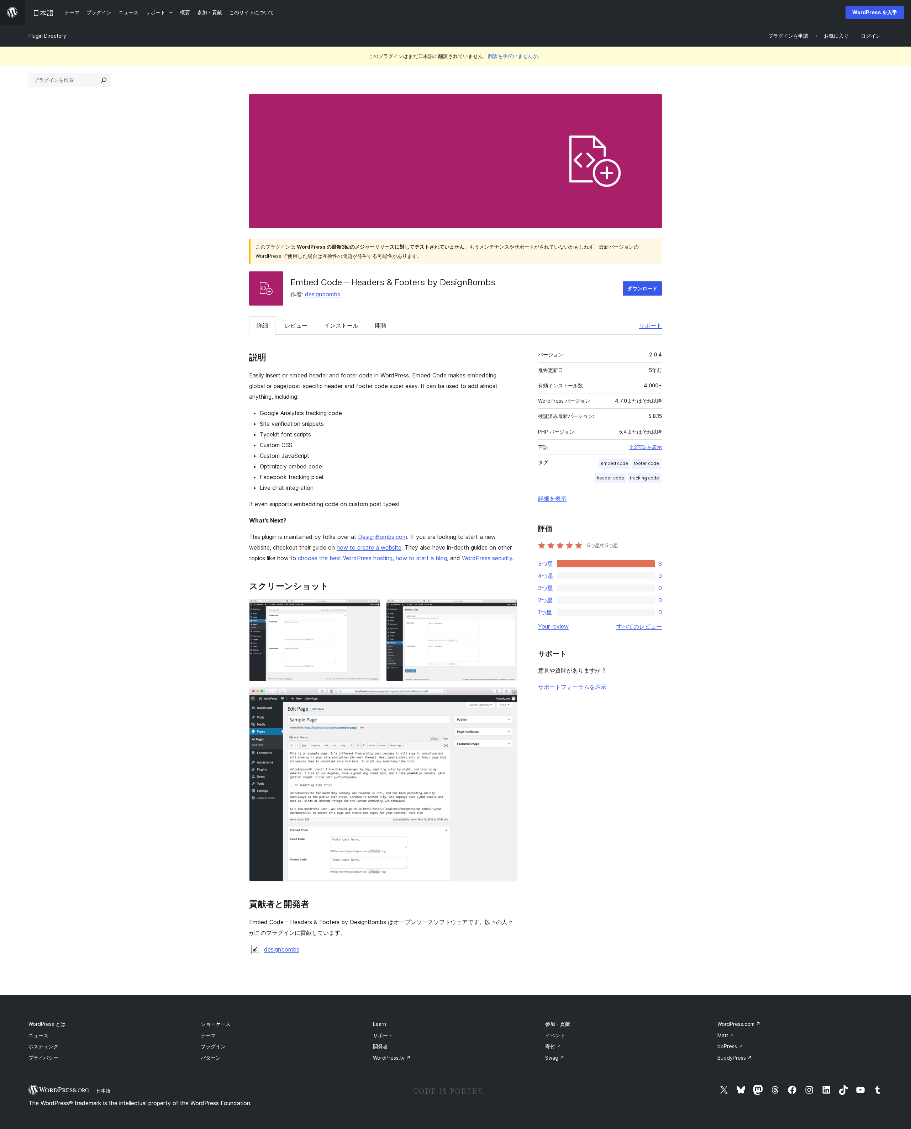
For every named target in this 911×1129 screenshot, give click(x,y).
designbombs (322, 294)
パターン (211, 1058)
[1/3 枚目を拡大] (370, 608)
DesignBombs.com (382, 536)
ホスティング (43, 1046)
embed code (614, 463)
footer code (646, 463)
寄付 (553, 1046)
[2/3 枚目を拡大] (507, 608)
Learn (379, 1024)
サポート (650, 325)
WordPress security (487, 558)
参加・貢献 (557, 1024)
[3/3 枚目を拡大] (507, 696)
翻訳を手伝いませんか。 (515, 56)
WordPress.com (738, 1024)
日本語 (103, 1090)
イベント (555, 1035)
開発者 (380, 1046)
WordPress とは (46, 1024)
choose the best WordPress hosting (345, 558)
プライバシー (43, 1058)
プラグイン (213, 1046)
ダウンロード (642, 288)
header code (610, 478)
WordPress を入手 (874, 12)
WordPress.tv (392, 1058)
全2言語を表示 (645, 447)
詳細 (262, 325)
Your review (553, 626)
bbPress (730, 1046)
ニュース (38, 1035)
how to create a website (369, 547)
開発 (380, 325)
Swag (554, 1058)
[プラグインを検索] (104, 80)
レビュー (296, 325)
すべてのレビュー (639, 626)
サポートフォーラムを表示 (572, 686)
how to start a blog (421, 558)
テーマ (208, 1035)
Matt (725, 1035)
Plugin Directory (47, 36)
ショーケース (216, 1024)
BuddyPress (734, 1058)
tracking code (644, 478)
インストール (341, 325)
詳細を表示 (552, 498)
